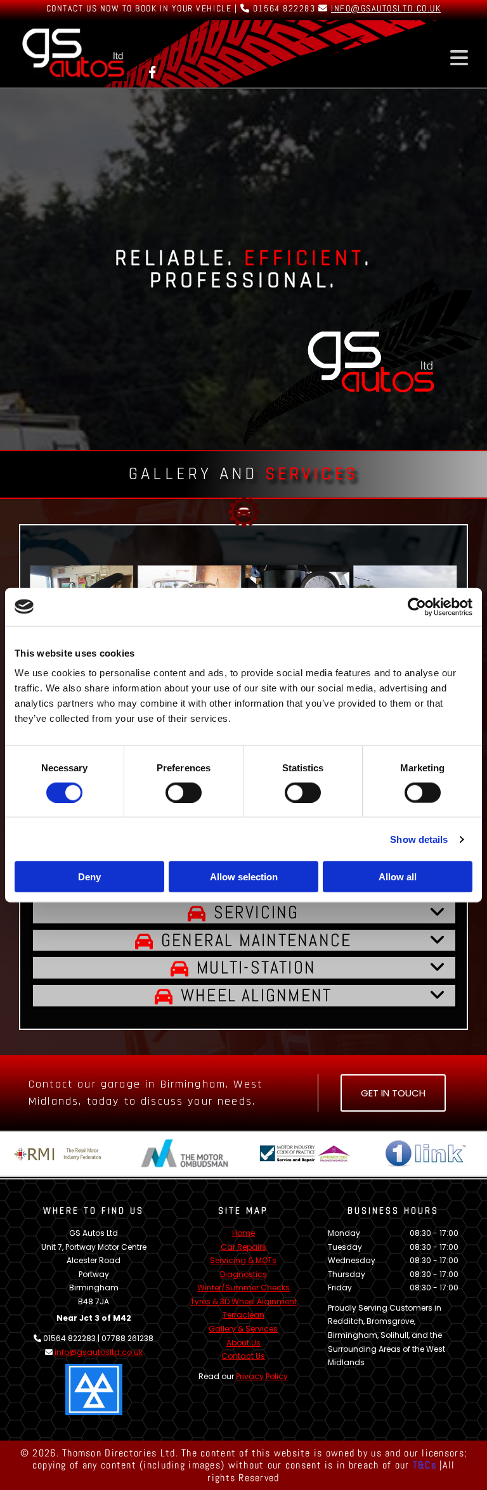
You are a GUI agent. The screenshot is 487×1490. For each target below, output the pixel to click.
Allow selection (244, 876)
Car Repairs (243, 1247)
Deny (89, 876)
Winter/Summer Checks (243, 1287)
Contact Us (243, 1356)
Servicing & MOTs (243, 1260)
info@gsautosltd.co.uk (99, 1352)
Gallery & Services (243, 1328)
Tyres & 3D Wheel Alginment (243, 1301)
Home (243, 1233)
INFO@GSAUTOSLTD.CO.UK (386, 8)
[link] (197, 914)
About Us (243, 1342)
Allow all (398, 876)
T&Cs (424, 1465)
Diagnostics (243, 1274)
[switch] (184, 792)
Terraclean (243, 1314)
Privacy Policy (262, 1376)
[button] (394, 58)
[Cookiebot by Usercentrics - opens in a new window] (416, 606)
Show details (419, 838)
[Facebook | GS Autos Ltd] (152, 71)
